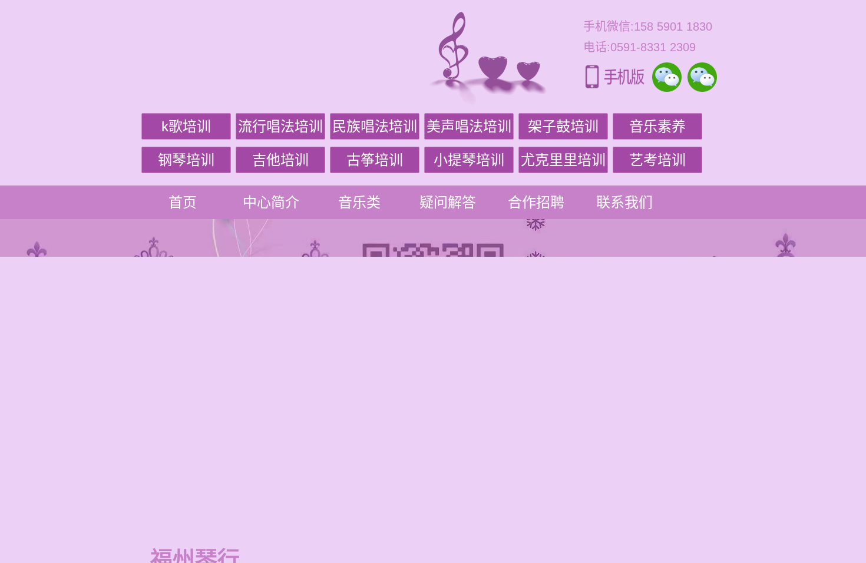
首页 (182, 202)
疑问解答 (447, 202)
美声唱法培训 (469, 126)
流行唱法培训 (280, 126)
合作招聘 (536, 202)
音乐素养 (657, 126)
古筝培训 (374, 160)
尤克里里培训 (563, 160)
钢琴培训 (186, 160)
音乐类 (359, 202)
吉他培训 (280, 160)
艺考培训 (657, 160)
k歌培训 (186, 126)
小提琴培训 (469, 160)
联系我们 (624, 202)
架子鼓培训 (563, 126)
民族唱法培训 (374, 126)
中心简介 (271, 202)
